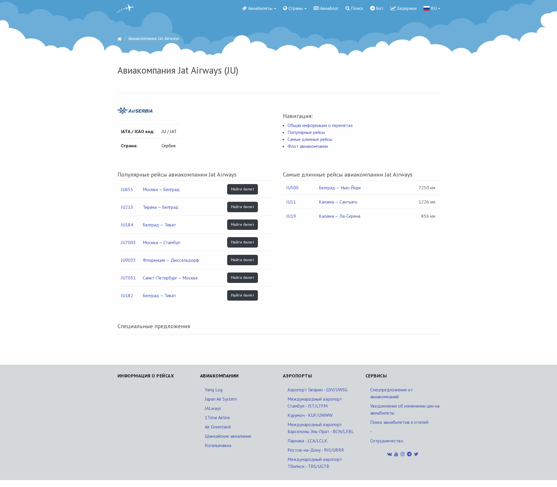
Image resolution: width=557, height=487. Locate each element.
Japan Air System (221, 399)
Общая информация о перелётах (320, 125)
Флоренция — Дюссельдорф (171, 260)
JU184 (127, 225)
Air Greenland (218, 427)
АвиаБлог (329, 8)
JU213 (127, 207)
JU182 (127, 295)
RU (433, 8)
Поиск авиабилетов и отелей (399, 422)
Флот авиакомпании (307, 146)
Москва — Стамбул (161, 242)
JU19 (291, 216)
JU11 (291, 202)
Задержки (406, 8)
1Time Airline (217, 417)
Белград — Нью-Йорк (340, 187)
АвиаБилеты (259, 8)
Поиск (356, 8)
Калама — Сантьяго (338, 202)
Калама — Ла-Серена (339, 216)
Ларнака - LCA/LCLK (307, 441)
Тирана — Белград (160, 207)
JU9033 (128, 260)
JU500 (292, 187)
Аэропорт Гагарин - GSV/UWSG (317, 389)
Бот (379, 8)
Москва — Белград (161, 189)
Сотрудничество (386, 441)
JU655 (127, 189)
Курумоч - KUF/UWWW (309, 415)
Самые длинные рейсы (309, 139)
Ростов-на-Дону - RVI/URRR (315, 450)
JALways (213, 408)
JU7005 (128, 242)
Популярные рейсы (306, 132)
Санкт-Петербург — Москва (170, 278)
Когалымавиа (218, 445)
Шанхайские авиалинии (228, 436)
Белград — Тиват (159, 225)
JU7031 (128, 278)
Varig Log (214, 389)
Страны (295, 8)
